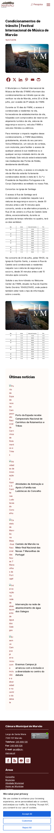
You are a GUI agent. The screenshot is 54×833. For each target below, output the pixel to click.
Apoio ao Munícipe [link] (14, 786)
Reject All (27, 827)
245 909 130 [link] (22, 742)
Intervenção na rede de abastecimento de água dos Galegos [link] (28, 608)
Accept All (27, 814)
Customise (27, 820)
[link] (7, 4)
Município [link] (10, 780)
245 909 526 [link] (16, 745)
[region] (27, 811)
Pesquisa (38, 4)
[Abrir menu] (48, 4)
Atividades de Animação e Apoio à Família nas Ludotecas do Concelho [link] (29, 487)
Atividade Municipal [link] (14, 783)
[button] (8, 760)
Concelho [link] (10, 777)
